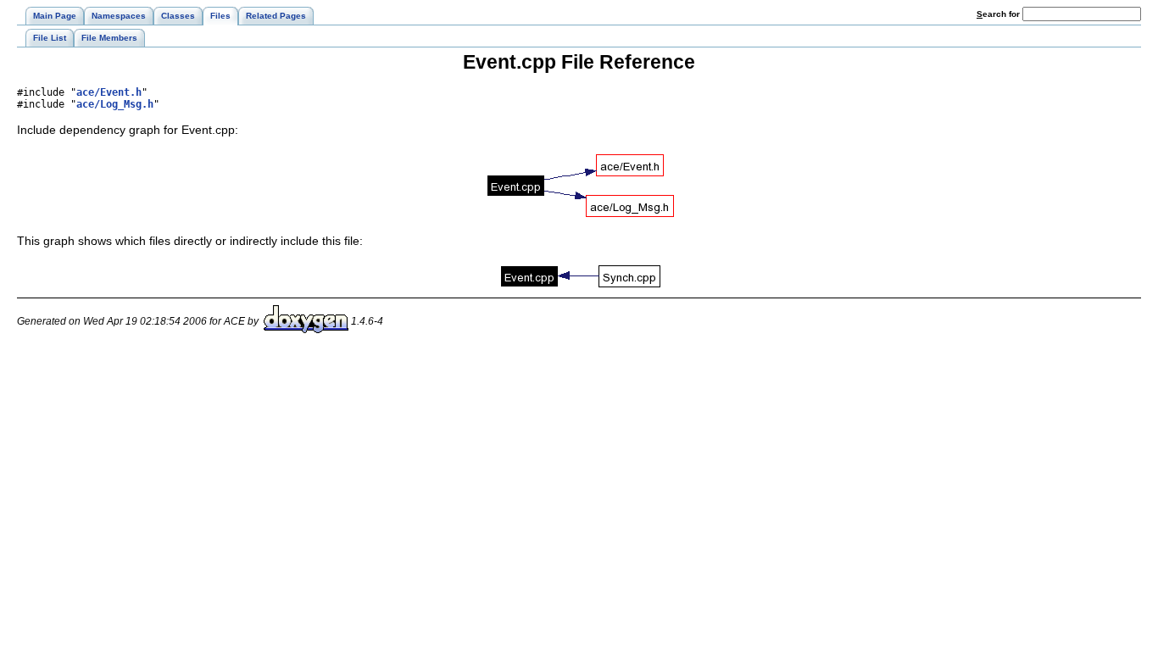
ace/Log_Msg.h (114, 104)
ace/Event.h (109, 92)
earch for (999, 14)
